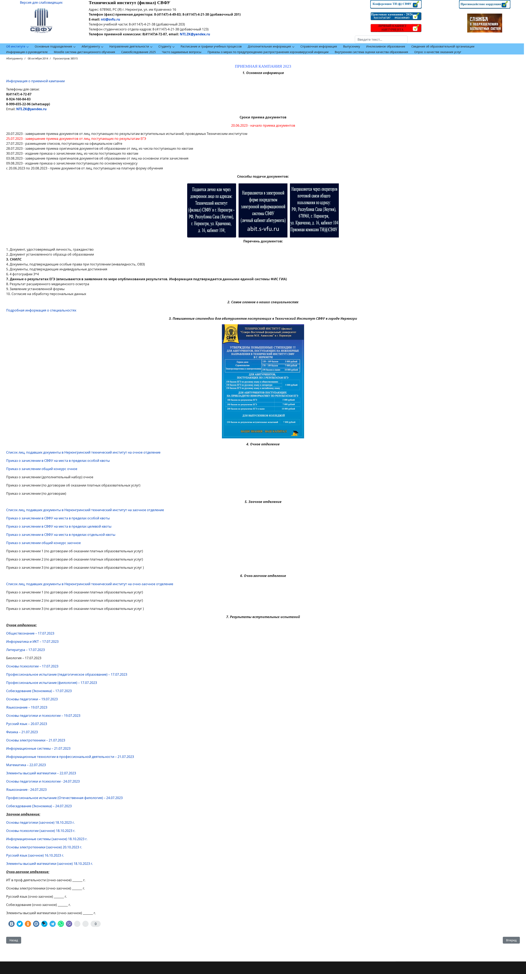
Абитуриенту (91, 46)
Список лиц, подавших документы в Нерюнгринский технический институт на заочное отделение (85, 510)
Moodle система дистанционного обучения (84, 52)
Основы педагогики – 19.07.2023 (32, 699)
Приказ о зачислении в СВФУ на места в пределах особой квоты (58, 460)
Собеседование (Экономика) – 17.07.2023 (39, 691)
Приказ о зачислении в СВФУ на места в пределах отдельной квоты (60, 534)
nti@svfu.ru (110, 19)
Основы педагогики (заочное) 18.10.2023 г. (40, 822)
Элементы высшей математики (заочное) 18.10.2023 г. (49, 863)
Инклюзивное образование (385, 46)
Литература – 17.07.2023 (25, 649)
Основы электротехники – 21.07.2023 (35, 740)
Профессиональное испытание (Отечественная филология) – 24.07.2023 (64, 798)
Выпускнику (351, 46)
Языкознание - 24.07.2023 (26, 789)
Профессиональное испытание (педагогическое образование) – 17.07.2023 (66, 674)
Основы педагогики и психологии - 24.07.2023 (43, 781)
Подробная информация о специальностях (41, 310)
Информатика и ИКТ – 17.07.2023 (32, 641)
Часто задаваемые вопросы (181, 52)
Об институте (15, 46)
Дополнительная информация (269, 46)
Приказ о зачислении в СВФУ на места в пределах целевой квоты (58, 526)
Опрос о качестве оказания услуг (437, 52)
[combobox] (381, 39)
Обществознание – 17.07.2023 (30, 633)
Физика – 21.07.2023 (22, 732)
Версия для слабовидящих (41, 2)
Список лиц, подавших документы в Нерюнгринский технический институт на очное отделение (83, 452)
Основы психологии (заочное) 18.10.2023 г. (40, 830)
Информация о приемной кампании (35, 81)
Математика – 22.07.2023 (26, 765)
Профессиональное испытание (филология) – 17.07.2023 (51, 682)
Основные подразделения (53, 46)
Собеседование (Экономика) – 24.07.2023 (39, 806)
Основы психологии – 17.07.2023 (32, 666)
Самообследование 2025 (138, 52)
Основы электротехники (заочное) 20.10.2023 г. (44, 847)
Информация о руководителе (27, 52)
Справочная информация (318, 46)
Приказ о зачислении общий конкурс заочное (43, 543)
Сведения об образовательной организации (442, 46)
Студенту (164, 46)
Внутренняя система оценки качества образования (371, 52)
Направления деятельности (129, 46)
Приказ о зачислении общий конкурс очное (41, 469)
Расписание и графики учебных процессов (211, 46)
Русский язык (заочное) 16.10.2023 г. (35, 855)
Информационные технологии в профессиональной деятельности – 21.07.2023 (70, 756)
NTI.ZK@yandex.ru (195, 34)
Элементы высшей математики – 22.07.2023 (41, 773)
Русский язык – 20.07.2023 (26, 724)
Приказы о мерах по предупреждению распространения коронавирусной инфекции (268, 52)
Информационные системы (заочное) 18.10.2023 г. (46, 839)
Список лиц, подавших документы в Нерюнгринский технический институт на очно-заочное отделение (89, 584)
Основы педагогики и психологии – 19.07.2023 (43, 715)
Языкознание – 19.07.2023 (26, 707)
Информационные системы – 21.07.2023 (38, 748)
